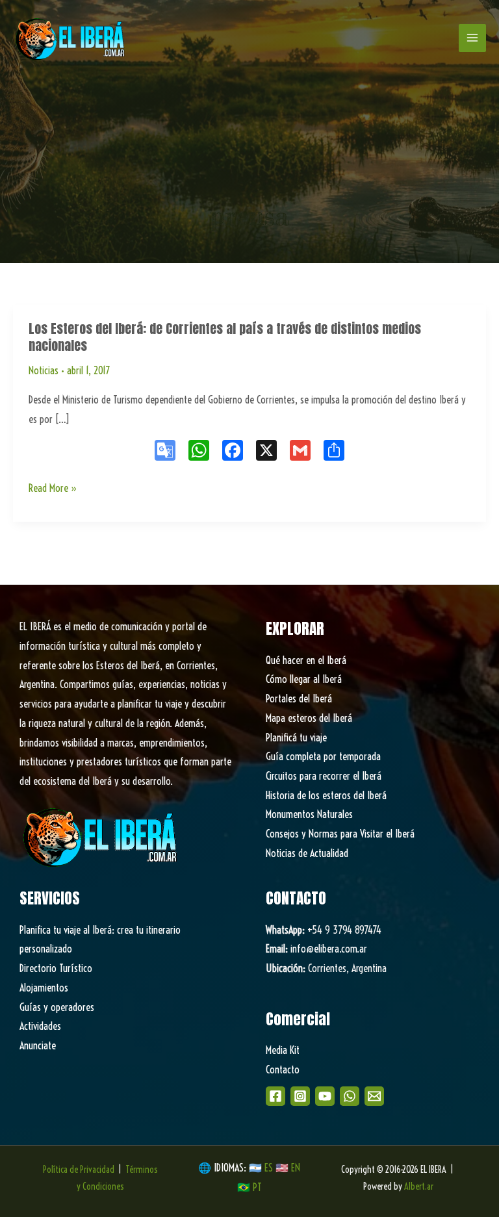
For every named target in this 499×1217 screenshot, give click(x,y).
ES (269, 1167)
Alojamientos (43, 987)
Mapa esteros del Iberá (309, 717)
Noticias (43, 370)
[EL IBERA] (71, 38)
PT (257, 1187)
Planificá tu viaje (296, 737)
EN (295, 1167)
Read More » (53, 489)
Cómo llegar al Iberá (304, 679)
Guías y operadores (56, 1007)
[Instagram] (300, 1096)
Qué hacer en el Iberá (306, 660)
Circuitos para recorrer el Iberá (323, 775)
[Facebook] (275, 1096)
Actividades (40, 1025)
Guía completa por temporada (323, 756)
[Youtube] (325, 1096)
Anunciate (37, 1045)
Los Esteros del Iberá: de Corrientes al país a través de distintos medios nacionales (225, 336)
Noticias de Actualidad (307, 853)
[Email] (374, 1096)
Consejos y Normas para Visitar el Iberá (340, 833)
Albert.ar (418, 1186)
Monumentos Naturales (309, 814)
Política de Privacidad (78, 1169)
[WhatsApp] (349, 1096)
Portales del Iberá (299, 698)
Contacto (283, 1069)
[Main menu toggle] (472, 37)
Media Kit (283, 1050)
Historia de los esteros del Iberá (326, 795)
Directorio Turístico (55, 968)
